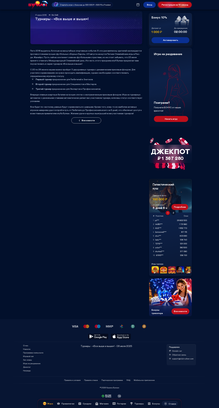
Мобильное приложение (144, 380)
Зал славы (27, 360)
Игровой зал (28, 356)
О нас (25, 345)
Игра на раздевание (32, 363)
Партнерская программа (112, 380)
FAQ (128, 380)
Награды (27, 370)
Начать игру (171, 118)
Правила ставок (91, 380)
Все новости (88, 120)
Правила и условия (72, 380)
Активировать (170, 40)
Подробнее (180, 206)
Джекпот (27, 367)
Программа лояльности (33, 352)
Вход (149, 4)
